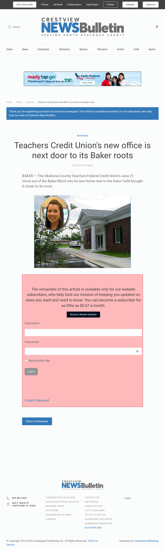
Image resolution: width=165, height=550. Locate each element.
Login (127, 498)
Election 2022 (93, 528)
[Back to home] (82, 27)
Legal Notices (92, 4)
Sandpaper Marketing (146, 540)
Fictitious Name (74, 4)
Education (102, 49)
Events (120, 49)
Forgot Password (37, 400)
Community (43, 49)
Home (9, 49)
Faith (136, 49)
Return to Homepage (37, 421)
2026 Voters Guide (24, 4)
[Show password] (137, 351)
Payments (150, 4)
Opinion (83, 49)
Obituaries (64, 49)
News (25, 49)
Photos (44, 4)
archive (89, 165)
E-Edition (110, 4)
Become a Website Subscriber (83, 314)
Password (32, 342)
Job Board (57, 4)
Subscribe (130, 4)
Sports (152, 49)
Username (32, 323)
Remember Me (39, 361)
